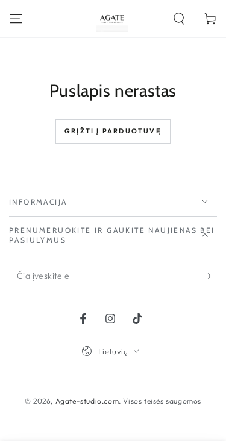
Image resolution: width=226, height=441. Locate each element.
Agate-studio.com (87, 400)
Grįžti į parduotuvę (113, 131)
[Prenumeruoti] (210, 276)
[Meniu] (15, 18)
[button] (179, 18)
